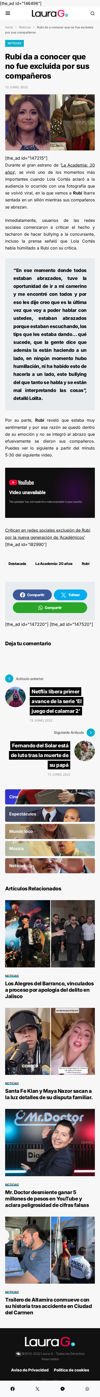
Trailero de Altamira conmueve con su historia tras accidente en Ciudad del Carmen (48, 1306)
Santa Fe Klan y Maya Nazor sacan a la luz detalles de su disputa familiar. (49, 1094)
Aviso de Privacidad (30, 1370)
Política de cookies (71, 1370)
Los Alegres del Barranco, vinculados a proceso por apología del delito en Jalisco (49, 989)
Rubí (85, 563)
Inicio (9, 27)
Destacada (17, 563)
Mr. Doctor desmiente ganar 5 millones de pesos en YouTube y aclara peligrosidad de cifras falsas (47, 1198)
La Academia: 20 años (54, 563)
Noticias (25, 27)
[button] (8, 13)
